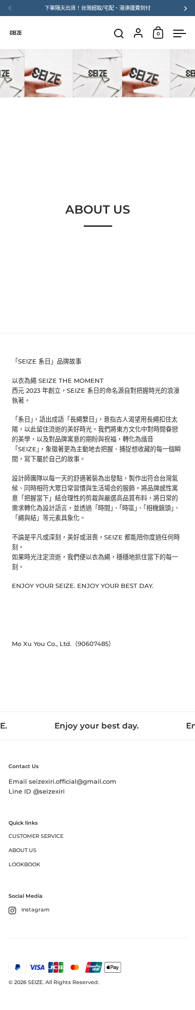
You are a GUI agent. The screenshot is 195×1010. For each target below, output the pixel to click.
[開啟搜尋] (119, 34)
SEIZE (35, 982)
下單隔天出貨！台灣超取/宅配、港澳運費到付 (97, 8)
